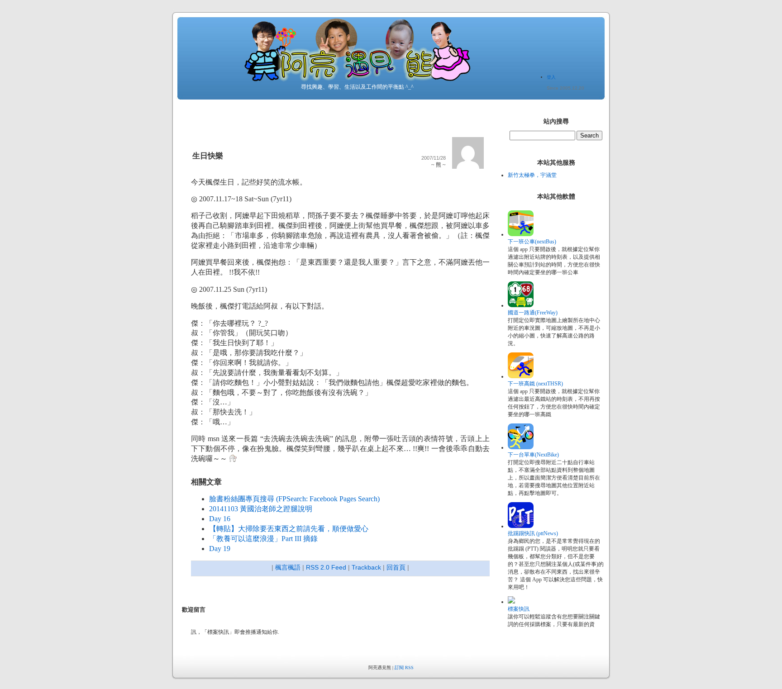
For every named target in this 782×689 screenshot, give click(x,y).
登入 (551, 77)
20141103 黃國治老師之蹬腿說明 (260, 509)
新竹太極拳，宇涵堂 (532, 175)
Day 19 (219, 548)
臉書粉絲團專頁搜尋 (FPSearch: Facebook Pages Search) (294, 499)
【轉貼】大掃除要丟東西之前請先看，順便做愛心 (288, 528)
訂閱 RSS (404, 667)
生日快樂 (207, 156)
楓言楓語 (287, 567)
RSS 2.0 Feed (326, 567)
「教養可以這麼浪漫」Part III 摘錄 (263, 538)
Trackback (366, 567)
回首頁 (395, 567)
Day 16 (219, 519)
